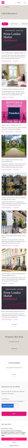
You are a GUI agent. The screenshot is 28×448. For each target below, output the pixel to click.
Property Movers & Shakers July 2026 (11, 125)
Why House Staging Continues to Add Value (13, 89)
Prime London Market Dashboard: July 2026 (13, 311)
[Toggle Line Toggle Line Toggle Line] (25, 2)
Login (18, 2)
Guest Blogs (14, 23)
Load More (14, 324)
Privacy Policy (20, 401)
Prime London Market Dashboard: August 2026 (14, 53)
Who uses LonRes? (6, 424)
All (4, 23)
